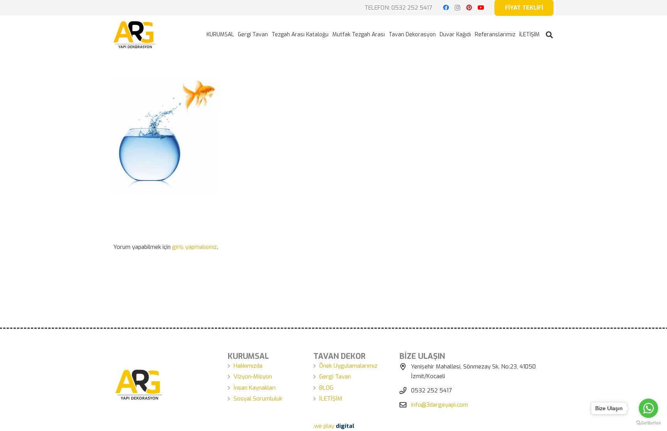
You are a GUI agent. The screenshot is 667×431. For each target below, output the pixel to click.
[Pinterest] (469, 8)
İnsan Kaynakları (255, 388)
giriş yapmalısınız (194, 247)
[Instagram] (457, 8)
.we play (333, 426)
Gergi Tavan (335, 376)
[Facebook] (446, 8)
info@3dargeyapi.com (439, 405)
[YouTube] (480, 8)
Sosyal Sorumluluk (258, 398)
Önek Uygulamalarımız (348, 366)
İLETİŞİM (330, 398)
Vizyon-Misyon (253, 376)
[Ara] (549, 35)
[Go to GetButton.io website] (648, 423)
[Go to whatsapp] (648, 408)
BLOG (326, 388)
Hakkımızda (248, 366)
